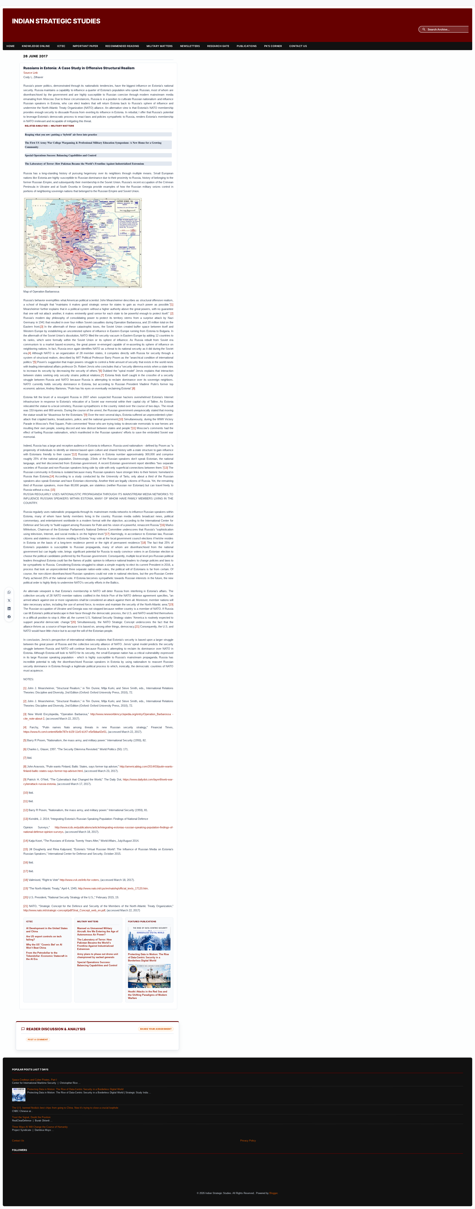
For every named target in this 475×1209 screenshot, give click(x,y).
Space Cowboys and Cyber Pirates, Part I (34, 1080)
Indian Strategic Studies (56, 21)
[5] (34, 362)
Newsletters (190, 46)
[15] (53, 489)
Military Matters (160, 46)
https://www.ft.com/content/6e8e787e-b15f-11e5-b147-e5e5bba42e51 (65, 731)
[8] (133, 388)
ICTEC (61, 46)
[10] (121, 419)
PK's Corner (273, 46)
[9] (85, 414)
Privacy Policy (248, 1140)
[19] (171, 604)
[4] (29, 353)
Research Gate (218, 46)
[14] (52, 476)
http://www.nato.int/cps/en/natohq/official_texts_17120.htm (113, 888)
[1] (171, 304)
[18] (143, 542)
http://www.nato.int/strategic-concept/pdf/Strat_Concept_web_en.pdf (64, 910)
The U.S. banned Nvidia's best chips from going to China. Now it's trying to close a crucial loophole (65, 1108)
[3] (41, 326)
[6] (100, 370)
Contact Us (298, 46)
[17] (107, 533)
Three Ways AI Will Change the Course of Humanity (40, 1127)
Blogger (273, 1193)
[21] (137, 626)
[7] (102, 375)
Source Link (30, 72)
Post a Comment (38, 1039)
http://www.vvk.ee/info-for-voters (79, 879)
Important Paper (85, 46)
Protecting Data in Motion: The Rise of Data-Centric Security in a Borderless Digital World (75, 1089)
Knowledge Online (36, 46)
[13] (165, 467)
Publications (247, 46)
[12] (74, 454)
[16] (162, 525)
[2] (171, 313)
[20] (73, 622)
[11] (134, 428)
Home (10, 46)
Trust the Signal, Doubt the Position (31, 1117)
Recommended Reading (122, 46)
